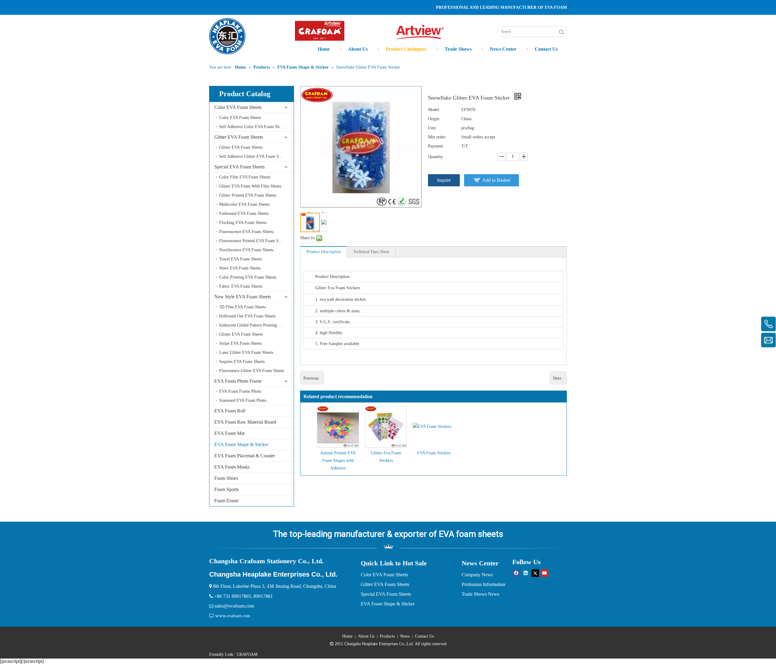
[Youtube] (544, 573)
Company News (477, 574)
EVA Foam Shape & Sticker (241, 444)
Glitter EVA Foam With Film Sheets (250, 186)
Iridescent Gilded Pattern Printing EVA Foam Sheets (256, 325)
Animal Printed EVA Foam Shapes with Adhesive (338, 460)
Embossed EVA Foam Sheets (244, 213)
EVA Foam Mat (229, 433)
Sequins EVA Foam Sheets (242, 361)
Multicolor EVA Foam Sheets (244, 204)
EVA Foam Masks (231, 466)
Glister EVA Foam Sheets (241, 334)
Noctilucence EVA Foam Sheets (246, 250)
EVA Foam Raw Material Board (245, 422)
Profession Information (483, 584)
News (405, 636)
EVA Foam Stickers (434, 453)
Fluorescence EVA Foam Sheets (246, 231)
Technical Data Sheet (371, 251)
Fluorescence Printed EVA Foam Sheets (253, 241)
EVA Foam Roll (229, 410)
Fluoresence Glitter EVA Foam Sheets (251, 370)
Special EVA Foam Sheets (239, 166)
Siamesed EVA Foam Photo (242, 400)
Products (387, 636)
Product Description (323, 251)
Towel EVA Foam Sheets (240, 259)
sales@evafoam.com (234, 605)
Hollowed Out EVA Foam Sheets (247, 316)
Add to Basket (496, 180)
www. (221, 615)
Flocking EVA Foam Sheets (242, 222)
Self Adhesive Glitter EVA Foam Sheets (253, 156)
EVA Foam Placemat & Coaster (244, 455)
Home (347, 636)
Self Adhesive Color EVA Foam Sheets (252, 126)
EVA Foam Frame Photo (240, 391)
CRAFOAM (247, 654)
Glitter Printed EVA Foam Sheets (247, 195)
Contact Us (424, 636)
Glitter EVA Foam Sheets (238, 137)
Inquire (444, 180)
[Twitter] (535, 573)
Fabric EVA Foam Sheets (240, 286)
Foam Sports (226, 489)
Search (561, 32)
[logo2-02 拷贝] (423, 32)
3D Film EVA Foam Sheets (242, 307)
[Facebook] (516, 573)
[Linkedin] (526, 573)
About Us (366, 636)
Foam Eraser (226, 500)
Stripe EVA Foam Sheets (240, 343)
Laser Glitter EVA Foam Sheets (246, 352)
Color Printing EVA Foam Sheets (247, 277)
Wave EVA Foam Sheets (240, 268)
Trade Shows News (480, 594)
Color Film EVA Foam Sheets (244, 177)
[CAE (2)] (319, 31)
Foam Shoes (226, 478)
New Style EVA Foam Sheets (242, 296)
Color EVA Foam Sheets (238, 107)
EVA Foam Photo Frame (238, 381)
